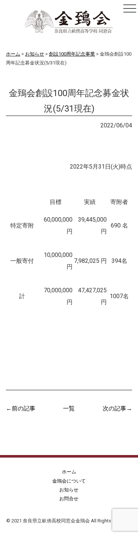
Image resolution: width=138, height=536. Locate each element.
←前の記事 (20, 407)
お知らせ (25, 124)
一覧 (69, 407)
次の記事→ (117, 407)
